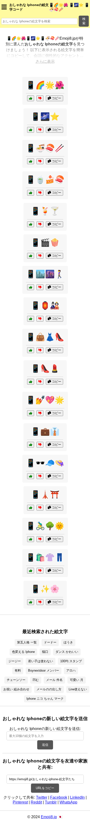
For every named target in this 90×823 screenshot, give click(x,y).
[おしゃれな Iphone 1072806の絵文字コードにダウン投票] (39, 224)
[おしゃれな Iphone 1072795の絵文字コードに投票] (30, 476)
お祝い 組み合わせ (16, 689)
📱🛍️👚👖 (45, 557)
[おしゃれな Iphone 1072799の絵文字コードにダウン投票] (39, 98)
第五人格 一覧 (27, 642)
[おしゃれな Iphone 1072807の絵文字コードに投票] (30, 130)
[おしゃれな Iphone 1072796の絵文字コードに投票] (30, 193)
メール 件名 (54, 680)
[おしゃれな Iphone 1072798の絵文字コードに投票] (30, 571)
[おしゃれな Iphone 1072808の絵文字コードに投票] (30, 256)
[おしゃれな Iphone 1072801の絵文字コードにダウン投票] (39, 319)
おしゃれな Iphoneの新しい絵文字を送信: (45, 729)
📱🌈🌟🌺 (45, 85)
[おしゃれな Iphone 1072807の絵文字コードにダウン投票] (39, 130)
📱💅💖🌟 (45, 400)
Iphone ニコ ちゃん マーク (45, 698)
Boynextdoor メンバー (43, 670)
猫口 (45, 652)
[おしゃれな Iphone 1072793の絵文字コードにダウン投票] (39, 350)
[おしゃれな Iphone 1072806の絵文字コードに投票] (30, 224)
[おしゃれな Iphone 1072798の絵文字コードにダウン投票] (39, 571)
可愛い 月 (76, 680)
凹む (36, 680)
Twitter (41, 797)
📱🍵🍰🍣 (45, 179)
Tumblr (51, 802)
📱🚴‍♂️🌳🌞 (45, 526)
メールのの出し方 (48, 689)
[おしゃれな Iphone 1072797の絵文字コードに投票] (30, 287)
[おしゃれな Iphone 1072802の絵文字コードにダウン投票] (39, 161)
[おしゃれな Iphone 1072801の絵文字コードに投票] (30, 319)
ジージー (14, 661)
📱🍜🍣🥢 (45, 148)
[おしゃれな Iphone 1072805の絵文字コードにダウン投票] (39, 445)
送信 (45, 745)
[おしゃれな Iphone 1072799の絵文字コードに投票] (30, 98)
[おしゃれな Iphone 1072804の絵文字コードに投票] (30, 508)
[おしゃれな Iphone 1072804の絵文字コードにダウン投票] (39, 508)
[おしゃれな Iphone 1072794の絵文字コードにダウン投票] (39, 413)
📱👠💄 (45, 368)
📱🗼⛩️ (45, 494)
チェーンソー (16, 680)
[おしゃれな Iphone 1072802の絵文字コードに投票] (30, 161)
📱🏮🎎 (45, 305)
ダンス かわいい (66, 652)
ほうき (68, 642)
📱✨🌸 (45, 589)
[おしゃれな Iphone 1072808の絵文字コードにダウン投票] (39, 256)
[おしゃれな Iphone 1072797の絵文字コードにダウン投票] (39, 287)
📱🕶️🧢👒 (45, 463)
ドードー (50, 642)
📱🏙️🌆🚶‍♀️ (45, 274)
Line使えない (78, 689)
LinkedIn (77, 797)
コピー (56, 98)
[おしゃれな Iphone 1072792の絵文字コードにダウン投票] (39, 602)
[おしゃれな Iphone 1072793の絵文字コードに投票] (30, 350)
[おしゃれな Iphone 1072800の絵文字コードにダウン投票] (39, 539)
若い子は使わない (40, 661)
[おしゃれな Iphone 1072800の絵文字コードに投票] (30, 539)
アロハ (71, 670)
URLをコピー (45, 788)
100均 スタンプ (71, 661)
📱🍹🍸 (45, 211)
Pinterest (20, 802)
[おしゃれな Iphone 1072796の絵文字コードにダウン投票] (39, 193)
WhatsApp (68, 802)
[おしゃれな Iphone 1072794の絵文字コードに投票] (30, 413)
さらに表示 (45, 61)
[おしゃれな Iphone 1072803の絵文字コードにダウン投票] (39, 382)
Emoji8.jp (49, 817)
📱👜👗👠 (45, 337)
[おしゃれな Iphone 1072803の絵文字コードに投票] (30, 382)
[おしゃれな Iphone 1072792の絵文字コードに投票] (30, 602)
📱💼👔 (45, 431)
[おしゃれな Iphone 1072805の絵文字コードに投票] (30, 445)
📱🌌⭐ (45, 116)
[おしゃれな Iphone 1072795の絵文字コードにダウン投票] (39, 476)
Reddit (36, 802)
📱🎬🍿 (45, 242)
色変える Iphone (23, 652)
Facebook (58, 797)
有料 (18, 670)
